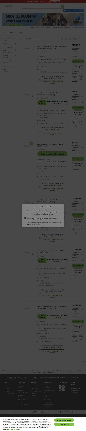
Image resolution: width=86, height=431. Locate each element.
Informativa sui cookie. (13, 429)
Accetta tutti (64, 424)
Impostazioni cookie (64, 420)
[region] (43, 424)
